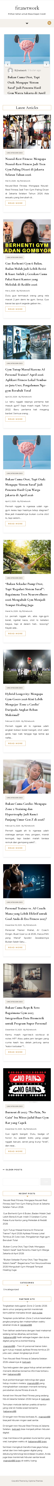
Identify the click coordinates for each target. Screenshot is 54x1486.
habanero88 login (37, 1441)
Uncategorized (15, 153)
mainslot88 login (12, 1460)
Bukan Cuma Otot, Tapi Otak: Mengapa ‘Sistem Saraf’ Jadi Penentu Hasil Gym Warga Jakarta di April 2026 (26, 87)
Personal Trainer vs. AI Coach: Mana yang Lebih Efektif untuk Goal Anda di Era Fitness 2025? (26, 913)
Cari (46, 1181)
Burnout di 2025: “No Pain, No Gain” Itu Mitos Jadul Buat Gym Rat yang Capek (27, 1117)
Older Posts (13, 1169)
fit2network (27, 8)
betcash (26, 1362)
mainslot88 (9, 1346)
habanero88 (9, 1337)
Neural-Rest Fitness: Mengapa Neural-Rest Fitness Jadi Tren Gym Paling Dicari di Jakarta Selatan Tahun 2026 (26, 1203)
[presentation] (7, 64)
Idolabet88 (26, 1325)
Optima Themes (35, 1481)
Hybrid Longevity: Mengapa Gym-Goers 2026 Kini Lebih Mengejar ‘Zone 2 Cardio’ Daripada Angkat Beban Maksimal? (24, 704)
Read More (15, 203)
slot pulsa (37, 1312)
